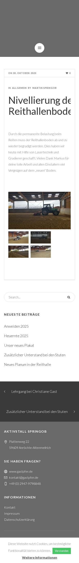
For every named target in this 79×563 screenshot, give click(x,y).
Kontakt (9, 507)
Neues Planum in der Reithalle (27, 364)
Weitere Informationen (39, 557)
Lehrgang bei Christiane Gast (34, 391)
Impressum (12, 513)
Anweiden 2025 (16, 326)
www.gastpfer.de (21, 471)
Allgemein (19, 88)
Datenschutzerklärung (19, 519)
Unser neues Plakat (19, 345)
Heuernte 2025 (16, 335)
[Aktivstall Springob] (39, 21)
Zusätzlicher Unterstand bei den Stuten (34, 355)
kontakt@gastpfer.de (23, 477)
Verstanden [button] (61, 550)
